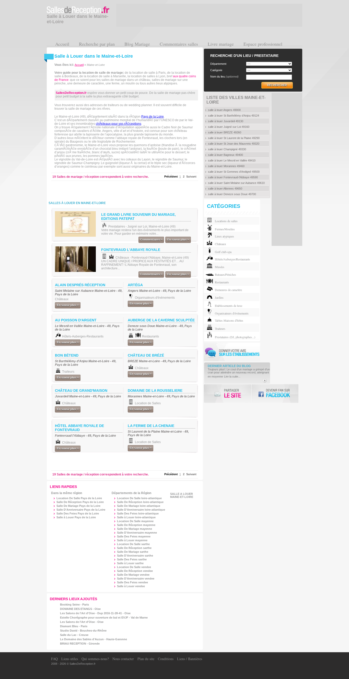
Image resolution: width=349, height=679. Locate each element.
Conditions (165, 658)
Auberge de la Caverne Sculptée (161, 320)
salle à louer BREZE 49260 (224, 132)
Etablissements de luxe (228, 306)
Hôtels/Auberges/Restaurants (232, 259)
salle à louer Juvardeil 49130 (225, 121)
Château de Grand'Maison (81, 390)
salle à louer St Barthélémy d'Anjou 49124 (233, 115)
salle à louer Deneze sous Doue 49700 (232, 194)
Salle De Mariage (138, 505)
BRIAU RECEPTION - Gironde (80, 643)
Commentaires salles (179, 44)
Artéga (135, 285)
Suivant (191, 176)
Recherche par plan (97, 44)
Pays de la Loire (152, 116)
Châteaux (220, 244)
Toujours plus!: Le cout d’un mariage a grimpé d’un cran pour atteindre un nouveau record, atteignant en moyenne (239, 373)
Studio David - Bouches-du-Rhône (83, 630)
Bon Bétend (66, 355)
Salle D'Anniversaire (141, 509)
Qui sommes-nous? (95, 658)
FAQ (54, 658)
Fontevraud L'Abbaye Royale (130, 250)
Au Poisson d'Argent (76, 320)
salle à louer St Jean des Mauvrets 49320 (233, 143)
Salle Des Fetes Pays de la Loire (77, 513)
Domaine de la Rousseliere (155, 390)
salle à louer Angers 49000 (224, 109)
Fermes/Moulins (225, 229)
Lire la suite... (232, 376)
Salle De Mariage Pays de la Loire (78, 505)
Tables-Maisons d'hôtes (229, 320)
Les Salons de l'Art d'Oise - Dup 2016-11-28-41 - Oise (95, 613)
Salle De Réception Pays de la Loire (80, 502)
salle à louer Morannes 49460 (226, 166)
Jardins (219, 297)
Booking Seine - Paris (74, 604)
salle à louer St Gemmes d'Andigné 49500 (234, 171)
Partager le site (227, 393)
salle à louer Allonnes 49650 (225, 188)
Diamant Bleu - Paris (73, 626)
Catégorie (216, 70)
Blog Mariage (137, 44)
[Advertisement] (114, 189)
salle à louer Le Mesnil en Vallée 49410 (231, 160)
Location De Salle (139, 498)
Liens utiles (69, 658)
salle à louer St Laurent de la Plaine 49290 (234, 138)
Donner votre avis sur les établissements (232, 352)
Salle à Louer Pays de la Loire (76, 517)
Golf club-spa (223, 252)
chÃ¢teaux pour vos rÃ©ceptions (118, 123)
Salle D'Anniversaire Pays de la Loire (80, 509)
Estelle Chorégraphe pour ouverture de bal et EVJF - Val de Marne (104, 617)
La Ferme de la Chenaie (151, 426)
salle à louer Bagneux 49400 (225, 154)
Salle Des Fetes (138, 513)
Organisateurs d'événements (232, 313)
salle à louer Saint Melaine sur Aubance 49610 (236, 182)
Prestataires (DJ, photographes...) (235, 337)
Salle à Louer (136, 517)
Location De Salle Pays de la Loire (79, 498)
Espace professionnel (262, 44)
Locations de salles (226, 221)
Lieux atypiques (224, 236)
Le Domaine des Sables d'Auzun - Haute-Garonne (93, 639)
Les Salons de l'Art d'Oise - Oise (81, 621)
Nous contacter (123, 658)
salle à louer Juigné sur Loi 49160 (228, 126)
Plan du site (145, 658)
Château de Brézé (146, 355)
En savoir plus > (178, 239)
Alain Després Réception (80, 285)
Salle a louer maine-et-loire (181, 495)
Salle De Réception (140, 502)
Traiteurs (220, 328)
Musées (219, 267)
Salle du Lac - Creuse (74, 634)
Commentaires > (151, 239)
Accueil (62, 44)
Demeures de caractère (228, 290)
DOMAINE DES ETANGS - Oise (80, 608)
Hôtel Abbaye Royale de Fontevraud (79, 428)
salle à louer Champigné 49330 (227, 149)
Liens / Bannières (189, 658)
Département (218, 63)
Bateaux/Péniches (225, 274)
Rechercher (277, 85)
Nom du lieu (224, 76)
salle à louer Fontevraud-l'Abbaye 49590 (233, 177)
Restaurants (222, 282)
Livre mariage (221, 44)
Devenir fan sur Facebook (274, 393)
